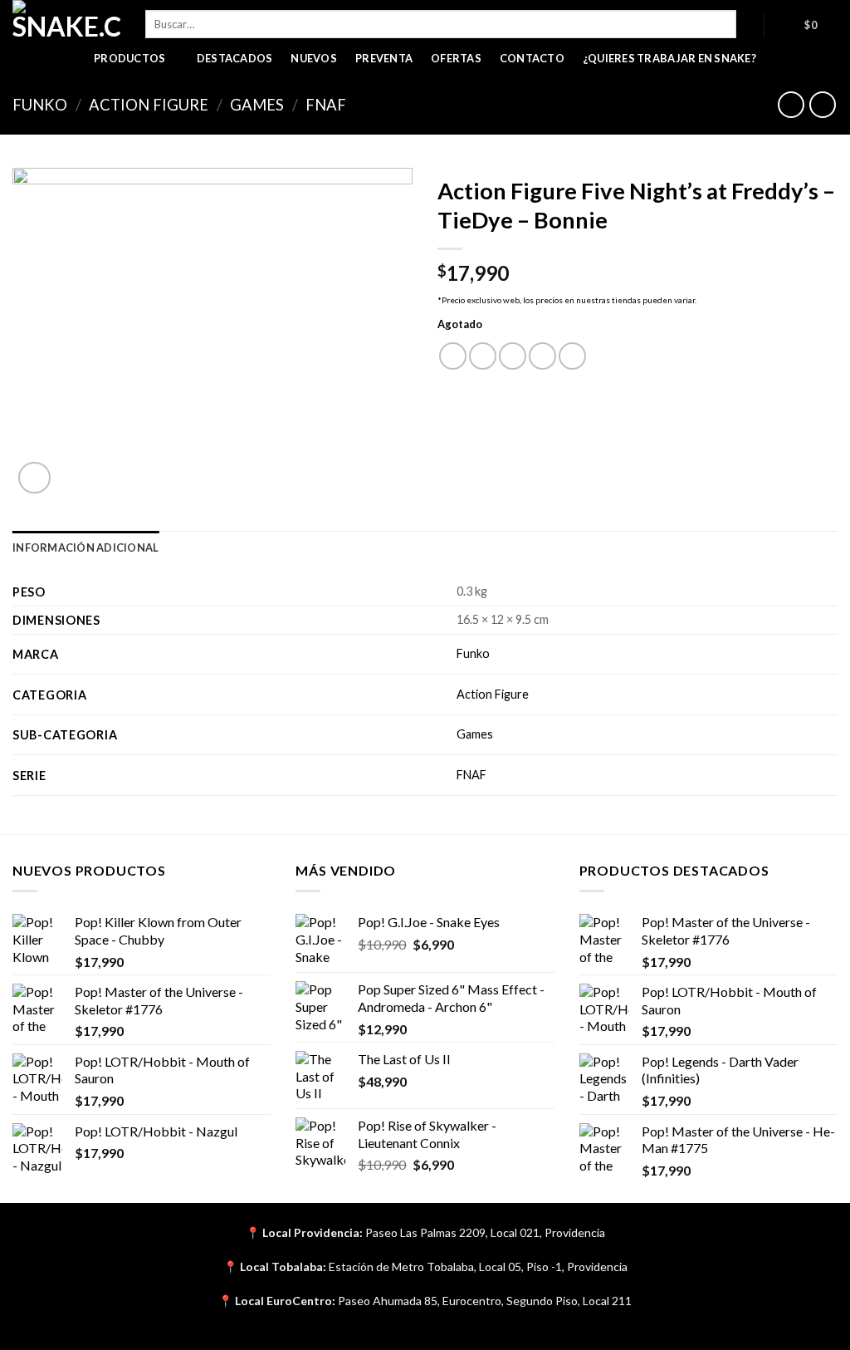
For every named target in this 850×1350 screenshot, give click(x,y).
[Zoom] (34, 478)
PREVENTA (384, 58)
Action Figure (148, 105)
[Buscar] (750, 24)
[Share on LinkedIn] (572, 356)
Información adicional (85, 547)
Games (257, 105)
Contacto (532, 58)
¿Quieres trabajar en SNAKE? (669, 58)
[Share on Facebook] (453, 356)
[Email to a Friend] (512, 356)
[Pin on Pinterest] (542, 356)
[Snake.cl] (66, 21)
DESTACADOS (235, 58)
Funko (39, 105)
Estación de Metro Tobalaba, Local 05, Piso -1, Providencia (478, 1266)
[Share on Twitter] (482, 356)
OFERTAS (456, 58)
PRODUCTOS (129, 58)
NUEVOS (314, 58)
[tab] (85, 547)
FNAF (325, 105)
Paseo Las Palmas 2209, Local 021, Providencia (485, 1232)
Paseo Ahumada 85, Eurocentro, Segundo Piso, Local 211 (485, 1301)
